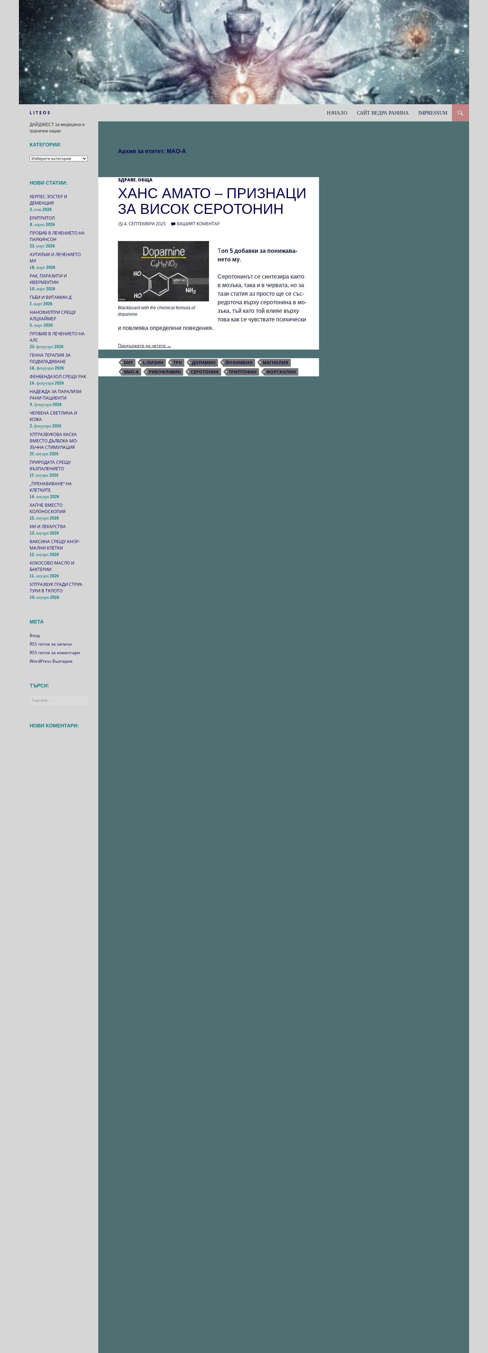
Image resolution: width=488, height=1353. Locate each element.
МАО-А (131, 372)
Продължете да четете (144, 345)
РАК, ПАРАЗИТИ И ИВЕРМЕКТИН (48, 279)
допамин (203, 363)
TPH (177, 363)
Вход (35, 635)
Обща (145, 180)
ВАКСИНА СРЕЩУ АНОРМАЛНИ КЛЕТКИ (55, 544)
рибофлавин (165, 372)
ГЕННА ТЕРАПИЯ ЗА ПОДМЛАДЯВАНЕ (50, 358)
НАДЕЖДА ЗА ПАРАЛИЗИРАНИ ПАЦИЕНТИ (56, 395)
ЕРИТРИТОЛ (42, 218)
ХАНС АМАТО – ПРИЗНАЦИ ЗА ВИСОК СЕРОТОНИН (212, 201)
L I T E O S (40, 113)
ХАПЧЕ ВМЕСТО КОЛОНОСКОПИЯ (48, 508)
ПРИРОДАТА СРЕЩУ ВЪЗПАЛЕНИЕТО (50, 465)
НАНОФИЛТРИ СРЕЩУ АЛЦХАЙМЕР (53, 315)
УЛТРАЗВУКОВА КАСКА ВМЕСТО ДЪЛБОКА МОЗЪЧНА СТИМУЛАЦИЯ (54, 440)
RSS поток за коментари (55, 653)
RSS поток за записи (51, 644)
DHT (128, 363)
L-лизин (153, 363)
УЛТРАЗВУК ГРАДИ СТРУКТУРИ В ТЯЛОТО (56, 587)
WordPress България (51, 661)
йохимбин (239, 363)
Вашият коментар (198, 224)
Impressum (432, 112)
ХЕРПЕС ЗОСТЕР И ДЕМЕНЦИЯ (48, 200)
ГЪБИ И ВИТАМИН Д (50, 297)
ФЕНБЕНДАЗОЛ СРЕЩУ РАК (58, 377)
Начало (337, 112)
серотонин (205, 372)
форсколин (281, 372)
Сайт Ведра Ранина (383, 112)
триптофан (243, 372)
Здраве (127, 180)
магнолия (275, 363)
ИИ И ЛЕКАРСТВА (48, 526)
